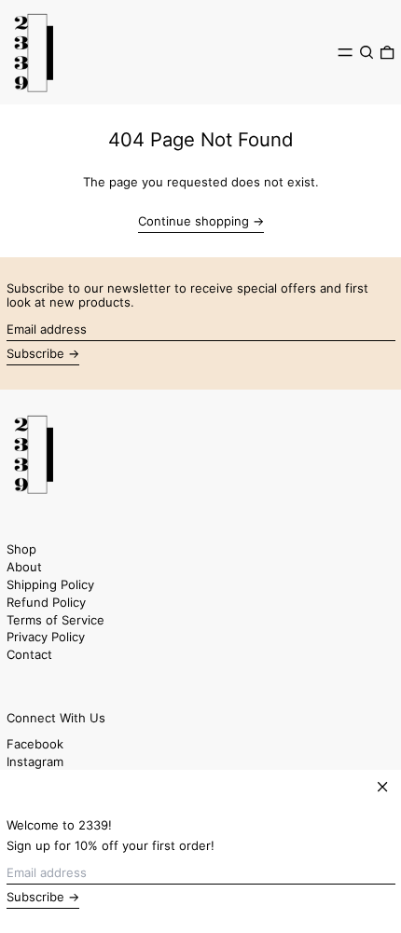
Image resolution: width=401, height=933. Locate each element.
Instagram (35, 762)
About (24, 566)
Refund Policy (46, 602)
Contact (29, 654)
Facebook (35, 744)
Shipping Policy (50, 584)
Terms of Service (55, 619)
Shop (21, 549)
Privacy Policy (46, 636)
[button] (366, 51)
